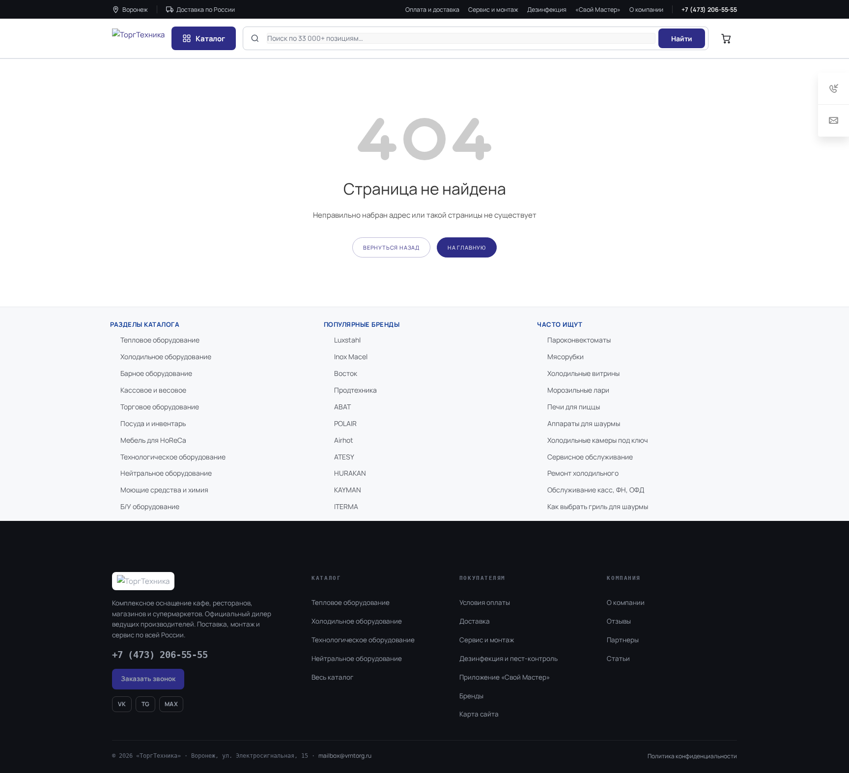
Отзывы (619, 621)
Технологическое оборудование (173, 456)
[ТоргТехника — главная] (138, 38)
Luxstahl (347, 339)
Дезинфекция (546, 9)
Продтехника (355, 390)
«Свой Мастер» (598, 9)
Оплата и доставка (432, 9)
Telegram (813, 740)
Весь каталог (332, 677)
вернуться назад (391, 247)
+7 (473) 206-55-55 (709, 9)
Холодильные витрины (583, 373)
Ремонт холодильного (583, 473)
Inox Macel (351, 356)
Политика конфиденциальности (692, 756)
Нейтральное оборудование (166, 473)
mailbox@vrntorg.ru (344, 755)
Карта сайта (479, 714)
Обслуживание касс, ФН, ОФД (595, 489)
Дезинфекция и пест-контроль (508, 658)
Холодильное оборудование (165, 356)
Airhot (343, 440)
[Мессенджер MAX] (790, 740)
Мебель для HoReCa (153, 440)
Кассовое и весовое (153, 390)
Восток (345, 373)
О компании (646, 9)
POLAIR (345, 423)
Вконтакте (761, 740)
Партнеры (623, 639)
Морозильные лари (578, 390)
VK (122, 704)
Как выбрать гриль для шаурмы (597, 506)
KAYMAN (347, 489)
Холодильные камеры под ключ (597, 440)
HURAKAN (350, 473)
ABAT (342, 406)
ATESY (344, 456)
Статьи (618, 658)
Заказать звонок (148, 678)
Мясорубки (565, 356)
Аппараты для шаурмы (583, 423)
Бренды (471, 695)
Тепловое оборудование (159, 339)
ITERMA (346, 506)
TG (146, 704)
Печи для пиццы (573, 406)
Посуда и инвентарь (153, 423)
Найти (681, 38)
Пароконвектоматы (579, 339)
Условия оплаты (484, 602)
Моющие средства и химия (164, 489)
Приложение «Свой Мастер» (504, 677)
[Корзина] (726, 38)
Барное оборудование (156, 373)
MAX (171, 704)
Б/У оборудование (149, 506)
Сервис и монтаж (493, 9)
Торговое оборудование (159, 406)
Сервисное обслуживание (590, 456)
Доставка (474, 621)
